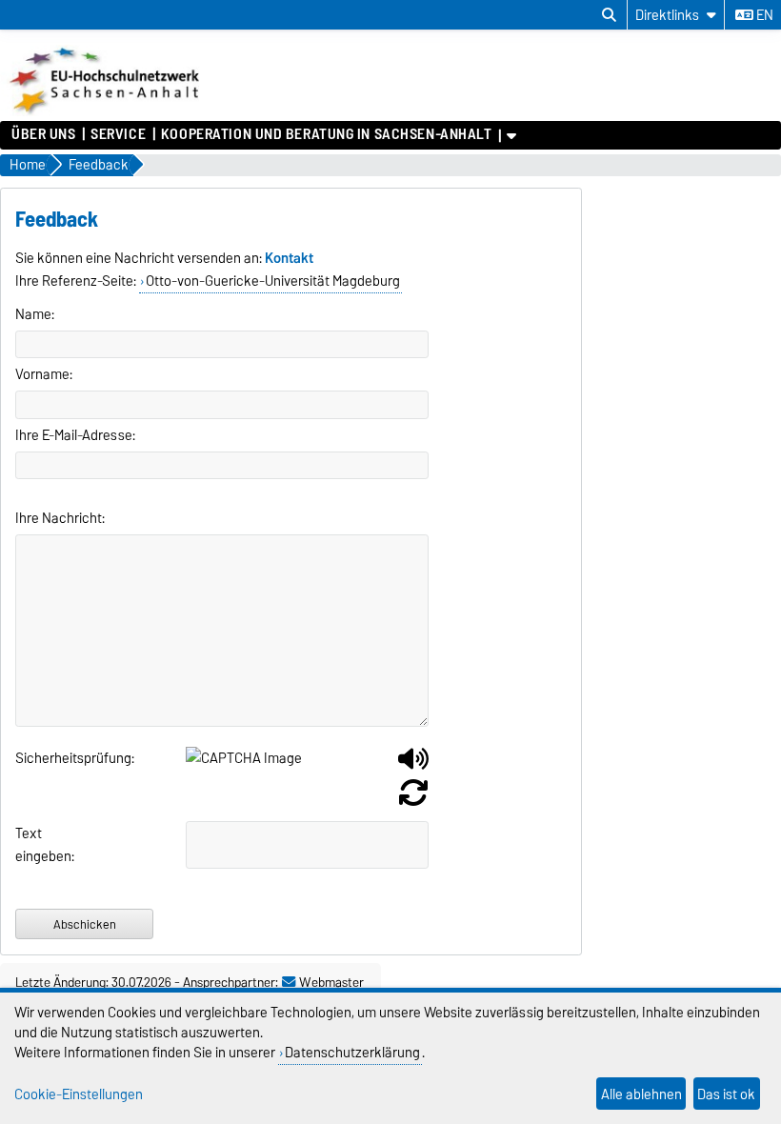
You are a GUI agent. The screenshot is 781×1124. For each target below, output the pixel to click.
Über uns (43, 134)
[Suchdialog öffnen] (609, 15)
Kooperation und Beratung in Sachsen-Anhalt (326, 134)
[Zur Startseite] (106, 111)
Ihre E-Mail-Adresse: (75, 435)
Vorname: (43, 374)
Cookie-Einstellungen (78, 1094)
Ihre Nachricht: (60, 518)
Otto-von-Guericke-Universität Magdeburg (273, 281)
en (763, 15)
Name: (34, 314)
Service (118, 134)
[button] (413, 765)
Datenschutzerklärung (352, 1052)
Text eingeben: (35, 845)
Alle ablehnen (641, 1094)
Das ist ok (726, 1094)
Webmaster (331, 982)
